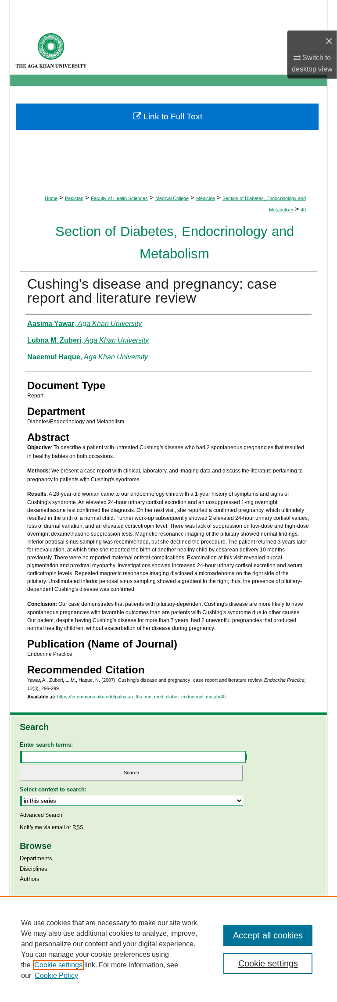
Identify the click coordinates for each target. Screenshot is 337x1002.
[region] (168, 949)
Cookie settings (58, 965)
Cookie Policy (56, 975)
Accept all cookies (268, 935)
